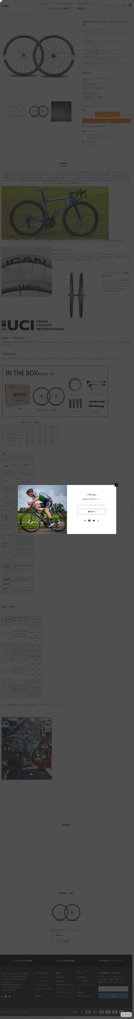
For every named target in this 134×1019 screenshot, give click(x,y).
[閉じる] (116, 485)
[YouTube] (94, 520)
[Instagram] (89, 520)
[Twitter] (98, 520)
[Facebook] (85, 520)
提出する (91, 511)
